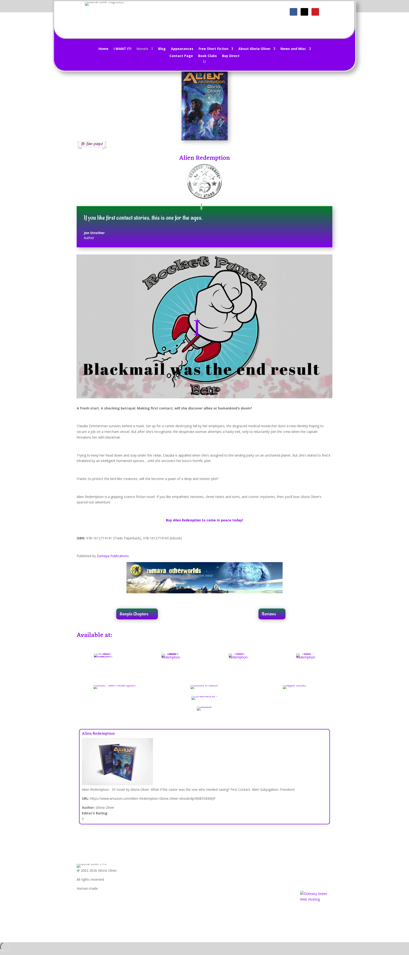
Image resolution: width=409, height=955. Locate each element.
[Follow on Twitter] (304, 12)
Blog (162, 49)
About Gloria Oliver (254, 49)
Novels (142, 49)
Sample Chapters (134, 614)
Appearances (182, 49)
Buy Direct (231, 56)
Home (103, 49)
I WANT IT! (122, 49)
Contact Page (181, 56)
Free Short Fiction (213, 49)
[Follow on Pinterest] (315, 12)
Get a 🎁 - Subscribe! (207, 13)
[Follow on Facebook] (293, 12)
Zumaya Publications (113, 556)
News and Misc (293, 49)
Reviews (269, 614)
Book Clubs (207, 56)
